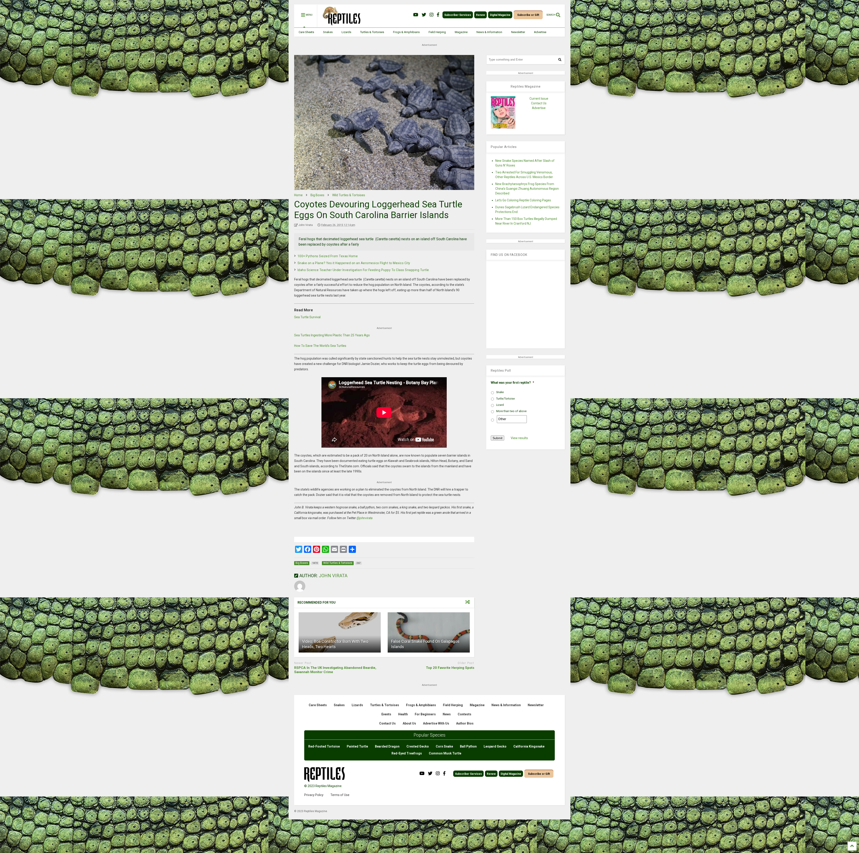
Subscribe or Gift (528, 15)
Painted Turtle (357, 746)
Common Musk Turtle (445, 753)
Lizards (346, 32)
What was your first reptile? (512, 382)
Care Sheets (306, 32)
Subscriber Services (457, 15)
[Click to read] (340, 632)
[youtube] (415, 15)
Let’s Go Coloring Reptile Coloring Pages (523, 200)
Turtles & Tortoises (372, 32)
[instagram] (432, 15)
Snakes (328, 32)
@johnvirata (364, 518)
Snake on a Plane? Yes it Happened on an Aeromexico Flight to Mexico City (354, 263)
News (447, 714)
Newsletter (518, 32)
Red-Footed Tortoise (324, 746)
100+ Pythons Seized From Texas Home (328, 256)
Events (386, 714)
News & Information (489, 32)
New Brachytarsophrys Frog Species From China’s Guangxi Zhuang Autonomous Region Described (527, 188)
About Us (409, 723)
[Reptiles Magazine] (340, 25)
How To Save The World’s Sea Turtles (320, 346)
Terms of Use (339, 795)
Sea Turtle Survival (307, 317)
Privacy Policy (313, 795)
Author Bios (465, 723)
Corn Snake (444, 746)
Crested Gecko (417, 746)
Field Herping (437, 32)
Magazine (461, 32)
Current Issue (538, 98)
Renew (480, 15)
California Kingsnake (528, 746)
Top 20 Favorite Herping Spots (450, 668)
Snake (500, 392)
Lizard (500, 404)
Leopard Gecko (495, 746)
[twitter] (424, 15)
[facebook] (438, 15)
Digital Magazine (500, 15)
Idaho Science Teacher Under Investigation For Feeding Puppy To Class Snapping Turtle (363, 270)
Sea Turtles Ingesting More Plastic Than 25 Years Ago (332, 335)
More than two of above (511, 411)
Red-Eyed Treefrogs (406, 753)
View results (519, 438)
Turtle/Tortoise (505, 398)
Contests (464, 714)
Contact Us (538, 103)
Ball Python (468, 746)
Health (403, 714)
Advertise (540, 32)
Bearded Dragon (387, 746)
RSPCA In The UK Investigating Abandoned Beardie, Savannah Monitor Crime (335, 670)
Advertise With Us (436, 723)
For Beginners (425, 714)
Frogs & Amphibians (406, 32)
